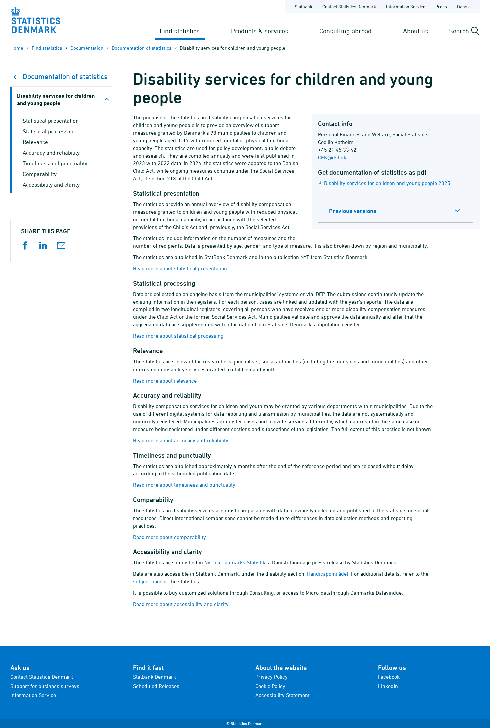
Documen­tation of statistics (141, 48)
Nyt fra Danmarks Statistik (234, 562)
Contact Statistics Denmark (349, 6)
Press (441, 6)
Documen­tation (86, 48)
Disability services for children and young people (56, 99)
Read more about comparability (169, 537)
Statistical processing (49, 131)
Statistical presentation (51, 120)
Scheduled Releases (156, 686)
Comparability (40, 174)
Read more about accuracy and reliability (180, 440)
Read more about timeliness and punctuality (184, 485)
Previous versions (352, 210)
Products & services (259, 31)
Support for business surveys (44, 686)
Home (16, 48)
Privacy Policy (271, 677)
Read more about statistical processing (178, 336)
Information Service (405, 6)
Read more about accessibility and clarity (181, 604)
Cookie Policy (270, 686)
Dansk (463, 6)
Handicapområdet (327, 574)
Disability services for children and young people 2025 (387, 183)
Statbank (303, 6)
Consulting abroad (345, 31)
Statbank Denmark (154, 677)
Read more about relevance (165, 381)
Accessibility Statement (282, 695)
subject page (147, 581)
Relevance (35, 142)
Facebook (389, 677)
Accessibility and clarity (51, 184)
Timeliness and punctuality (55, 163)
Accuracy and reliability (51, 152)
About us (415, 31)
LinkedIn (388, 686)
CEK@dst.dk (332, 157)
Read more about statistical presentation (180, 268)
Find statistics (180, 31)
